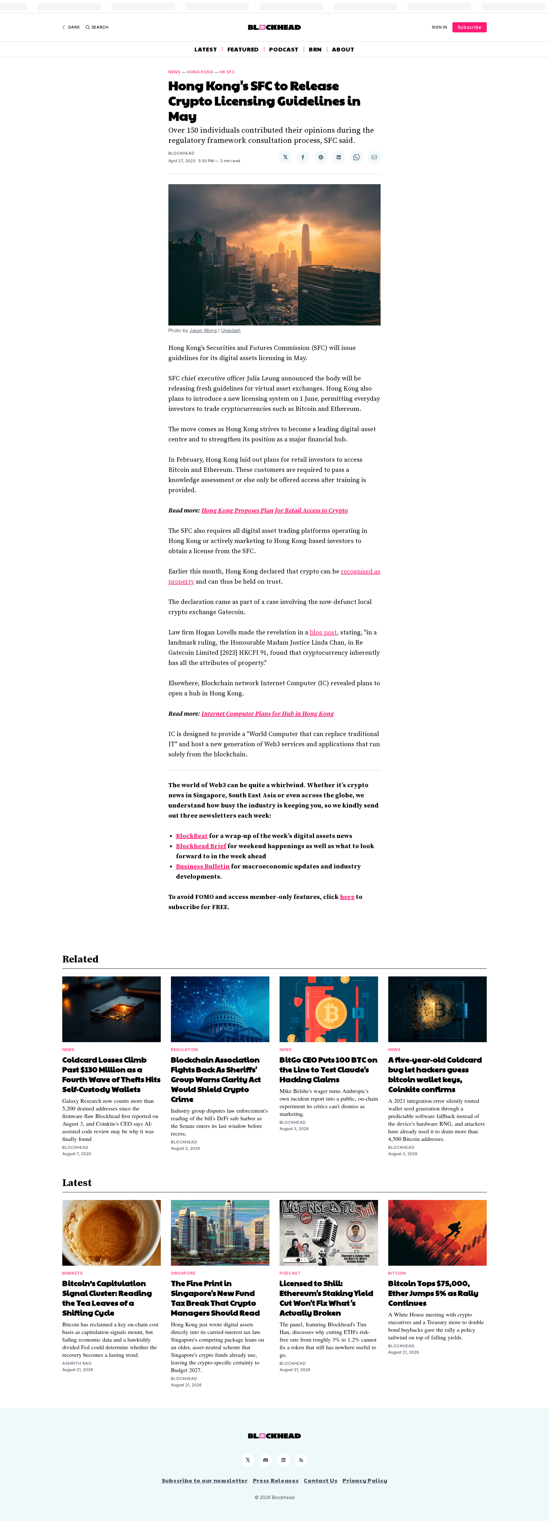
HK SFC (227, 72)
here (347, 897)
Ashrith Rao (77, 1363)
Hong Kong (200, 72)
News (174, 72)
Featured (243, 49)
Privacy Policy (364, 1480)
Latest (205, 49)
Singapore (183, 1273)
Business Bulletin (203, 867)
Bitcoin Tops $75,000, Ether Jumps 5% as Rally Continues (433, 1292)
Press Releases (276, 1480)
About (343, 49)
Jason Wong (203, 330)
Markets (72, 1273)
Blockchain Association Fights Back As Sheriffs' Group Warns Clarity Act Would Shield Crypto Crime (216, 1079)
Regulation (184, 1049)
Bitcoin (397, 1273)
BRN (315, 49)
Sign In (439, 27)
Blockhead (181, 153)
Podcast (284, 49)
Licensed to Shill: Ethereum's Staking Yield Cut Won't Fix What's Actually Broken (326, 1297)
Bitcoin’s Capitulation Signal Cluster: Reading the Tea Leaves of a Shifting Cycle (107, 1297)
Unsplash (231, 330)
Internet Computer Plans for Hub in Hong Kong (267, 714)
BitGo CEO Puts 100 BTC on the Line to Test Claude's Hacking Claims (328, 1069)
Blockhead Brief (201, 846)
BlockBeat (192, 836)
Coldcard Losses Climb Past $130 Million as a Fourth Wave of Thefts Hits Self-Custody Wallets (111, 1074)
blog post (323, 633)
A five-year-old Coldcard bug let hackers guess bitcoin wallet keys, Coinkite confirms (435, 1074)
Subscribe (470, 27)
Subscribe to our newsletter (205, 1480)
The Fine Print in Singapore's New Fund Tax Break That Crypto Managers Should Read (215, 1297)
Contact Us (320, 1480)
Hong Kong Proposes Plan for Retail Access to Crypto (274, 511)
